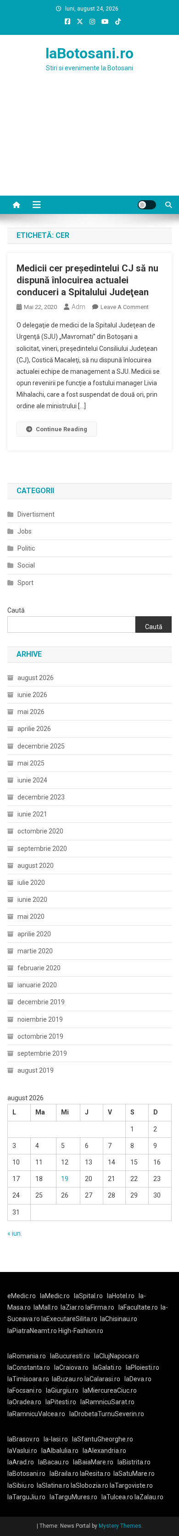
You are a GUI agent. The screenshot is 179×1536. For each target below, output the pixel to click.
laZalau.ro (148, 1497)
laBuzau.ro (68, 1379)
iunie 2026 (32, 694)
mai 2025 (31, 763)
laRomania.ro (26, 1356)
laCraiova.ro (71, 1367)
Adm (78, 306)
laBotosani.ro (89, 53)
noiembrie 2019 (40, 1019)
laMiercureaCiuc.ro (110, 1390)
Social (26, 565)
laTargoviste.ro (131, 1485)
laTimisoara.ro (28, 1379)
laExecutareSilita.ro (69, 1318)
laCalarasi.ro (102, 1379)
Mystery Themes (120, 1526)
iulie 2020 (31, 882)
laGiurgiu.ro (64, 1390)
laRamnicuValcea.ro (36, 1414)
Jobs (24, 531)
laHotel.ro (120, 1296)
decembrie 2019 (41, 1002)
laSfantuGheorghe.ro (102, 1439)
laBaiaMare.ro (93, 1462)
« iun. (14, 1233)
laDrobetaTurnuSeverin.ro (106, 1414)
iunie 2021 (32, 814)
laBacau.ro (53, 1462)
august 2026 (35, 677)
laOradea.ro (24, 1402)
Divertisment (36, 514)
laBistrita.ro (134, 1462)
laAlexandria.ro (104, 1450)
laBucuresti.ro (70, 1356)
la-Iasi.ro (56, 1439)
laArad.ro (20, 1462)
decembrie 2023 (41, 797)
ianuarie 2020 (37, 985)
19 (64, 1178)
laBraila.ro (64, 1473)
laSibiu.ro (20, 1485)
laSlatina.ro (53, 1485)
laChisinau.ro (118, 1318)
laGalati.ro (107, 1367)
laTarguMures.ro (73, 1497)
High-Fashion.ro (80, 1330)
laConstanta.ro (28, 1367)
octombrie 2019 (40, 1036)
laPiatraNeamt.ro (32, 1330)
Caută (16, 610)
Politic (26, 548)
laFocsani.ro (24, 1390)
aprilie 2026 (34, 728)
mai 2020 (31, 916)
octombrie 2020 (40, 831)
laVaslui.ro (24, 1450)
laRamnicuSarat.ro (107, 1402)
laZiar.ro (73, 1307)
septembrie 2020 (42, 848)
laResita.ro (95, 1473)
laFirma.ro (99, 1307)
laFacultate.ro (138, 1307)
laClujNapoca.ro (116, 1356)
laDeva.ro (137, 1379)
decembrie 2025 (41, 746)
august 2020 (35, 865)
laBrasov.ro (23, 1439)
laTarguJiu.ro (28, 1497)
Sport (25, 582)
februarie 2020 (39, 968)
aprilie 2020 (34, 934)
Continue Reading (61, 429)
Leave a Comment (125, 307)
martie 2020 (35, 951)
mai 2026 (31, 711)
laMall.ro (46, 1307)
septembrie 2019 (42, 1053)
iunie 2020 (32, 899)
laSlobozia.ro (89, 1485)
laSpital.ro (88, 1296)
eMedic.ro (21, 1296)
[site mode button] (147, 204)
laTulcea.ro (117, 1497)
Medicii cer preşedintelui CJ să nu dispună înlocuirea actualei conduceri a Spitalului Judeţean (87, 280)
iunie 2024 (32, 780)
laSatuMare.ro (134, 1473)
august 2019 (35, 1070)
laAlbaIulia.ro (59, 1450)
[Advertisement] (89, 145)
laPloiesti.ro (142, 1367)
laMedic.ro (55, 1296)
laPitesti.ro (60, 1402)
